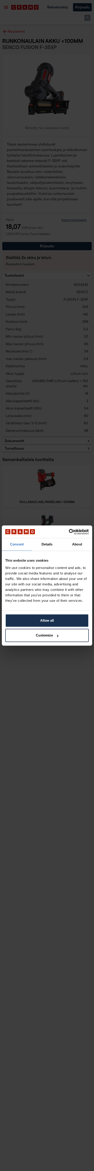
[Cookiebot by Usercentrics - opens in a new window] (69, 532)
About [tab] (77, 544)
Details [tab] (47, 544)
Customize (44, 635)
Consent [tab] (17, 544)
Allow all (47, 620)
